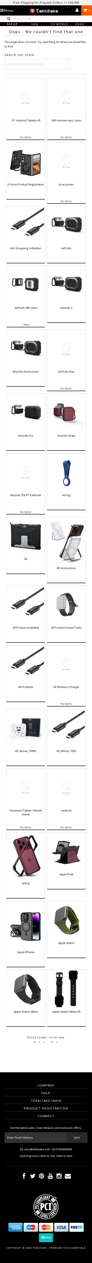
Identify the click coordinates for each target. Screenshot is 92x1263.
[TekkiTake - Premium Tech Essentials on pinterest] (41, 1177)
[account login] (77, 10)
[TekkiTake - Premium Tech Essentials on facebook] (24, 1177)
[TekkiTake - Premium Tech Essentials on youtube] (50, 1177)
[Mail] (68, 1177)
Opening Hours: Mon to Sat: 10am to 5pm (46, 1156)
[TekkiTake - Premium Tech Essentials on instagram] (59, 1177)
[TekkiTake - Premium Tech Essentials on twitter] (33, 1177)
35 (52, 1042)
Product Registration (46, 1108)
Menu (8, 10)
